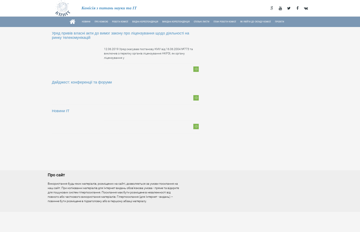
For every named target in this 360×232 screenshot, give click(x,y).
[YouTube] (280, 8)
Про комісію (101, 21)
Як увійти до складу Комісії (255, 21)
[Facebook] (297, 8)
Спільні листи (201, 21)
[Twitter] (289, 8)
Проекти (279, 21)
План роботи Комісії (225, 21)
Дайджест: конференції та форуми (82, 82)
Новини (86, 21)
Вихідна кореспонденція (176, 21)
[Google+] (272, 8)
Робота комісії (120, 21)
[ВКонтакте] (306, 8)
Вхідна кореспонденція (145, 21)
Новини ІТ (60, 111)
